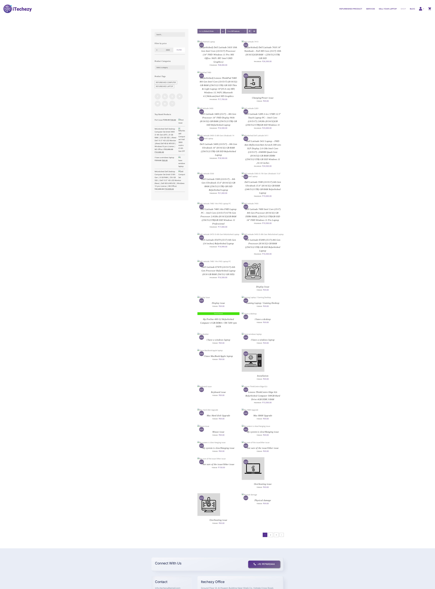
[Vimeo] (179, 96)
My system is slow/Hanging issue (263, 432)
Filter (179, 50)
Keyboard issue (218, 392)
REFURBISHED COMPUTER (166, 82)
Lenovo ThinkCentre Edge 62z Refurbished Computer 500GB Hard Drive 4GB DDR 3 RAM (262, 396)
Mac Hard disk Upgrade (218, 415)
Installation (262, 376)
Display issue (218, 303)
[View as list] (254, 31)
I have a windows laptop (218, 340)
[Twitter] (172, 96)
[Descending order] (223, 31)
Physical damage (263, 500)
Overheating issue (263, 484)
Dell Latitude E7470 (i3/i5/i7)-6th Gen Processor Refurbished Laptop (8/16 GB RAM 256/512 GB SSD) (218, 270)
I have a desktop (263, 319)
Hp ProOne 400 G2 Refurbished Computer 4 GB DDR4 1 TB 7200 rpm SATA (218, 323)
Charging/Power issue (262, 98)
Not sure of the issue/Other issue (263, 448)
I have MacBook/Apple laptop (218, 356)
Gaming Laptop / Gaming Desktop (262, 303)
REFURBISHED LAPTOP (164, 86)
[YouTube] (158, 104)
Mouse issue (218, 432)
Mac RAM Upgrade (262, 415)
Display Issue (262, 286)
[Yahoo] (172, 104)
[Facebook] (158, 96)
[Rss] (165, 96)
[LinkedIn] (165, 104)
